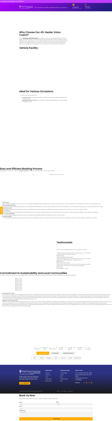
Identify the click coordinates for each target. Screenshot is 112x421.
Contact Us (1, 210)
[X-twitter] (89, 383)
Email (20, 406)
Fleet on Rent (45, 7)
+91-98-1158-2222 (20, 1)
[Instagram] (84, 383)
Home (35, 7)
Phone (57, 402)
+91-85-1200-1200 (11, 1)
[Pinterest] (87, 383)
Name (20, 402)
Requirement (22, 410)
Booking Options (53, 7)
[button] (1, 284)
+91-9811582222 (88, 8)
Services (40, 7)
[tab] (42, 353)
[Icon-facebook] (82, 383)
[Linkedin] (91, 383)
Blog (59, 7)
